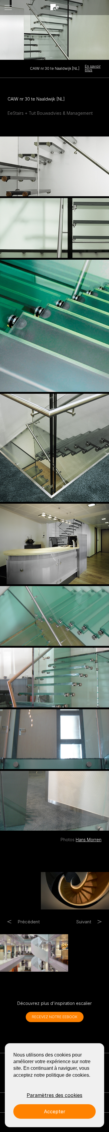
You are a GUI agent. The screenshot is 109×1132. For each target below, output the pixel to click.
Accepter (54, 1111)
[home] (54, 7)
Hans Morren (88, 839)
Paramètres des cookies (54, 1095)
